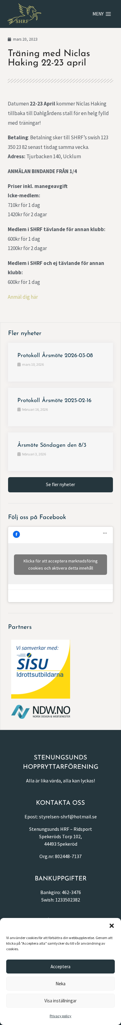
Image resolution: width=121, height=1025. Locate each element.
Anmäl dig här (23, 296)
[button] (112, 926)
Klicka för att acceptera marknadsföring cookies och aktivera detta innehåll (61, 564)
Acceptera (60, 966)
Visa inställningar (60, 1001)
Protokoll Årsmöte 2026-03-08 (55, 356)
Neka (60, 984)
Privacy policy (60, 1016)
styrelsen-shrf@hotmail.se (68, 816)
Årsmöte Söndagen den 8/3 (51, 445)
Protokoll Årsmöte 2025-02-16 (54, 401)
